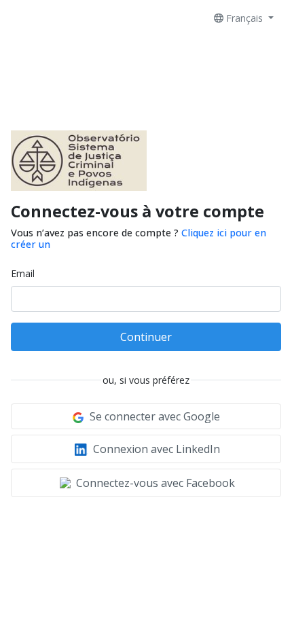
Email (23, 273)
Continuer (146, 336)
